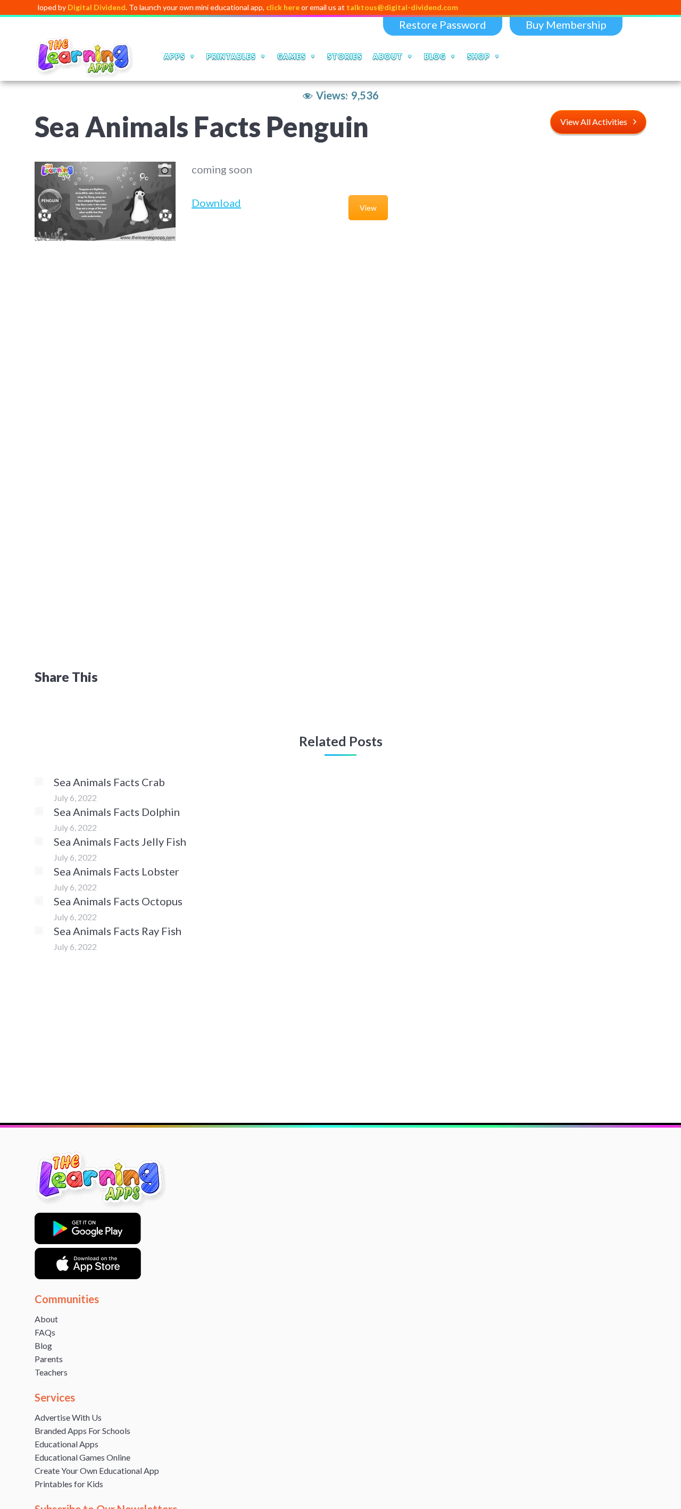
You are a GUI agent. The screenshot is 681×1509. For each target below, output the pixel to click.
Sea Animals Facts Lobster (116, 871)
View (368, 207)
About (46, 1319)
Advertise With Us (68, 1417)
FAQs (45, 1332)
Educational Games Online (82, 1457)
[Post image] (39, 781)
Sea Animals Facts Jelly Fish (120, 841)
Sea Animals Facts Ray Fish (117, 930)
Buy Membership (566, 24)
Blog (43, 1345)
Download (216, 202)
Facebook (543, 56)
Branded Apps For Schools (82, 1430)
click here (254, 7)
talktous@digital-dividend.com (373, 7)
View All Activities (593, 121)
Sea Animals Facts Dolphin (117, 811)
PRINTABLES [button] (231, 56)
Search (519, 56)
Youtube (588, 56)
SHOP (478, 56)
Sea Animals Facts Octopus (118, 901)
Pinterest (632, 56)
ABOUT (388, 56)
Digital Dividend (68, 7)
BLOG (435, 56)
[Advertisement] (575, 321)
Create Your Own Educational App (97, 1470)
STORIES (344, 56)
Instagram (610, 56)
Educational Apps (66, 1444)
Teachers (51, 1372)
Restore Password (442, 24)
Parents (49, 1359)
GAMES (291, 56)
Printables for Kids (69, 1484)
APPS (174, 56)
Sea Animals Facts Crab (109, 782)
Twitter (565, 56)
